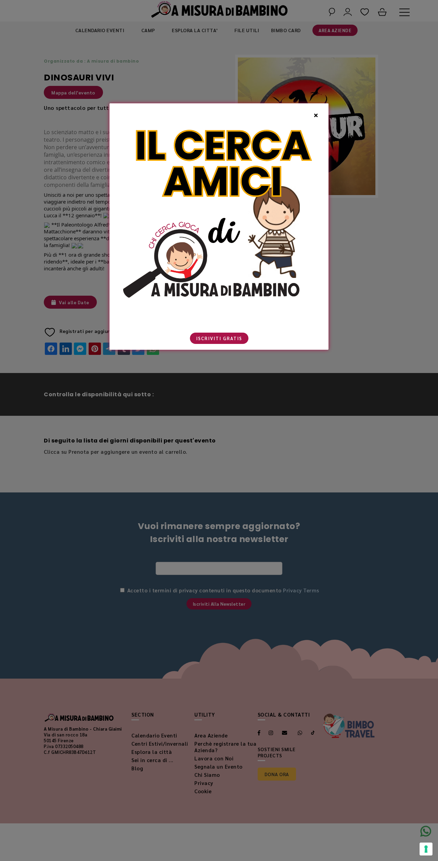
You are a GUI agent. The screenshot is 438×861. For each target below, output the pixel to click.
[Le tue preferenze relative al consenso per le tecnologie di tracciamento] (426, 849)
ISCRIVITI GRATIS (219, 338)
